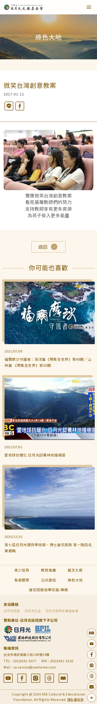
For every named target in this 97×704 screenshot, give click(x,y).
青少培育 (21, 570)
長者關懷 (21, 580)
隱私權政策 (75, 699)
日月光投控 (12, 610)
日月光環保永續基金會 (62, 610)
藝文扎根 (75, 570)
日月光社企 (33, 610)
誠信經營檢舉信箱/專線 (48, 589)
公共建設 (48, 580)
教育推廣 (48, 570)
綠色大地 (75, 580)
